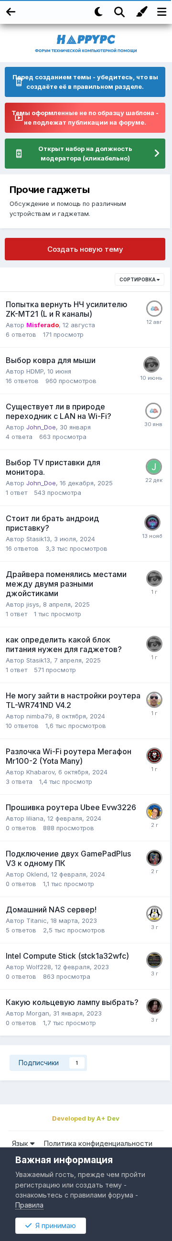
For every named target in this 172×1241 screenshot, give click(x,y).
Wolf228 (38, 967)
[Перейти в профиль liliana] (154, 811)
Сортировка (138, 279)
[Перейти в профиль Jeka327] (154, 467)
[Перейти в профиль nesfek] (152, 522)
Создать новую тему (85, 249)
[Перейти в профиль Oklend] (154, 858)
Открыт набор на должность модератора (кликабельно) (85, 153)
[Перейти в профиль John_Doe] (154, 308)
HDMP (34, 371)
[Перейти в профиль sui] (154, 914)
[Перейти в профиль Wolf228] (154, 960)
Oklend (36, 874)
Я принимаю (54, 1225)
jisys (32, 604)
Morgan (37, 1013)
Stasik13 (38, 539)
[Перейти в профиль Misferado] (151, 364)
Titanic (36, 920)
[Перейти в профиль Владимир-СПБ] (154, 756)
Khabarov (40, 772)
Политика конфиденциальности (97, 1143)
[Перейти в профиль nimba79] (154, 700)
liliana (34, 818)
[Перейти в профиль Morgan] (154, 1006)
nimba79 (39, 716)
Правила (29, 1205)
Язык (21, 1143)
